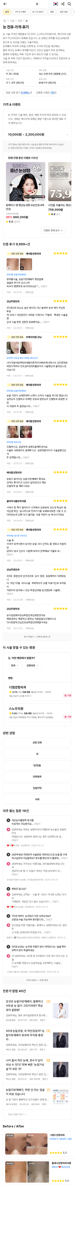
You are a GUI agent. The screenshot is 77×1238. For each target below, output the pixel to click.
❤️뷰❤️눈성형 (13, 806)
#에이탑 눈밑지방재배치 (16, 274)
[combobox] (56, 4)
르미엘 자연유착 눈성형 (16, 833)
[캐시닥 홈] (4, 20)
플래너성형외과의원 (61, 1102)
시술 (12, 20)
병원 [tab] (52, 12)
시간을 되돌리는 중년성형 (17, 911)
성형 (20, 20)
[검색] (69, 4)
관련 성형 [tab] (64, 12)
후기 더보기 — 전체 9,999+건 (37, 605)
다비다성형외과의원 (37, 911)
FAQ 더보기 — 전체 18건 (37, 920)
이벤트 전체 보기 (52, 230)
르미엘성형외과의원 (35, 833)
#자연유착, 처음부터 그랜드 (61, 1078)
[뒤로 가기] (5, 4)
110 (52, 92)
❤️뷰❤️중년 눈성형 (15, 857)
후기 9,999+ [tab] (38, 12)
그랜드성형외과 (57, 1074)
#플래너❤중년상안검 (61, 1106)
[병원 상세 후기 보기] (37, 273)
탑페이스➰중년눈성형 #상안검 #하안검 (23, 884)
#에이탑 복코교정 (14, 431)
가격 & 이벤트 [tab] (20, 12)
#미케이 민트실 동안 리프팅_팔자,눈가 (22, 351)
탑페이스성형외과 (48, 884)
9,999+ (25, 92)
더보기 (44, 286)
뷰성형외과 (25, 806)
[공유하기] (63, 4)
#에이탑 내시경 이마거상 (17, 521)
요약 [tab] (7, 12)
